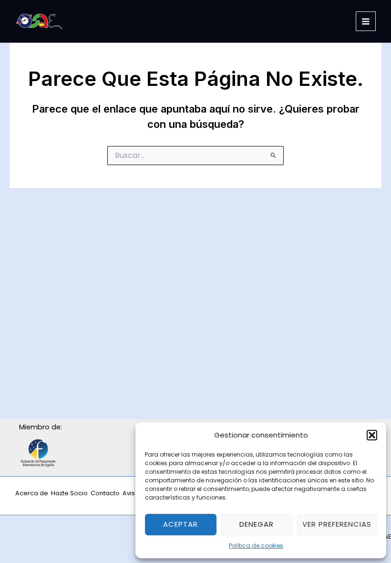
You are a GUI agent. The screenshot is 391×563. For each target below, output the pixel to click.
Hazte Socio (69, 493)
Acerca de (31, 493)
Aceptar (180, 524)
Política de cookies (256, 546)
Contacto (105, 493)
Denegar (256, 524)
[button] (372, 435)
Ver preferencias (336, 524)
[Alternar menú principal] (366, 21)
